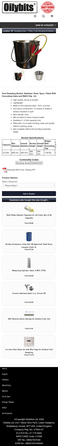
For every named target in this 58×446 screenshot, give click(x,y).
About (4, 368)
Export (5, 374)
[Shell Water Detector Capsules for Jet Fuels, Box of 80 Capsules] (29, 208)
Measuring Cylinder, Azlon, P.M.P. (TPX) (29, 270)
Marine (5, 390)
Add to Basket (29, 193)
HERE (15, 132)
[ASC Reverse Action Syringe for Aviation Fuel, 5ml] (29, 313)
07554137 (39, 429)
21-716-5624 (36, 432)
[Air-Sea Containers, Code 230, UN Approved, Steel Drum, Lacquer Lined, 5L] (29, 236)
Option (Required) (9, 181)
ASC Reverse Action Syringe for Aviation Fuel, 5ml (29, 319)
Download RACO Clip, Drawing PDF (21, 169)
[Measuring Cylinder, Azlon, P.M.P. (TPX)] (29, 262)
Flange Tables (8, 402)
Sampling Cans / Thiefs (23, 31)
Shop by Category (45, 25)
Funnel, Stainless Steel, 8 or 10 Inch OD (29, 293)
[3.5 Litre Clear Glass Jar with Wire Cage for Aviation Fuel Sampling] (29, 341)
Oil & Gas (6, 396)
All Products (7, 413)
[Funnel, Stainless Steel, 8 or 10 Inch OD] (29, 287)
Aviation (5, 379)
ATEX (4, 407)
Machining (6, 385)
